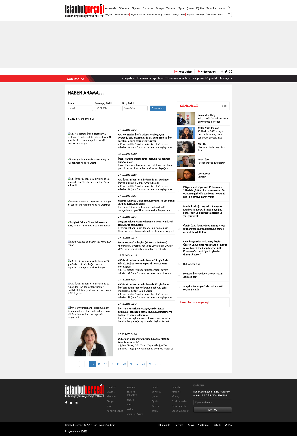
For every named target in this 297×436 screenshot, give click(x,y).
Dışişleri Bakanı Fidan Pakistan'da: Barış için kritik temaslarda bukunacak (145, 223)
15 (92, 364)
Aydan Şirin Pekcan (208, 128)
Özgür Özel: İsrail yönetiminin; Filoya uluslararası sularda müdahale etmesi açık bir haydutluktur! (204, 229)
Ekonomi (148, 8)
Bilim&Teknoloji (154, 14)
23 (143, 364)
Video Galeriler (180, 410)
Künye (191, 425)
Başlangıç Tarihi (103, 103)
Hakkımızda (163, 425)
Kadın (222, 8)
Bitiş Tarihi (128, 103)
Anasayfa (110, 8)
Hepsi (224, 105)
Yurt (183, 14)
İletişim (179, 425)
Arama (71, 103)
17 (105, 364)
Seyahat (190, 14)
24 (149, 364)
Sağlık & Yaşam (137, 14)
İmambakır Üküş (206, 115)
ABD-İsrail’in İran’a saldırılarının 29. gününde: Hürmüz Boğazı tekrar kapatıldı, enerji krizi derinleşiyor (143, 263)
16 (99, 364)
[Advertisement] (148, 44)
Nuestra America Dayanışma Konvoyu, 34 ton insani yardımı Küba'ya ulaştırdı (146, 202)
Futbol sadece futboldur (211, 162)
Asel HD (202, 143)
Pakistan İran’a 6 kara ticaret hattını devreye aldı (203, 275)
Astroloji (200, 14)
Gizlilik (217, 425)
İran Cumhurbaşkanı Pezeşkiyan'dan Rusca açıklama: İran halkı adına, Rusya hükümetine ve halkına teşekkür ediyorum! (145, 312)
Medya (176, 14)
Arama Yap (159, 108)
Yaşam (155, 410)
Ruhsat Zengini (191, 264)
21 (130, 364)
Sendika (211, 8)
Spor (181, 8)
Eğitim (200, 8)
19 (118, 364)
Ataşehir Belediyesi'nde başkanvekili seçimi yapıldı (203, 288)
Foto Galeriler (179, 406)
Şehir (155, 387)
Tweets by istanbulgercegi (194, 302)
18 (111, 364)
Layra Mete (204, 173)
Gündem (124, 8)
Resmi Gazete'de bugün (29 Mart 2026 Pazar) (142, 242)
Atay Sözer (204, 159)
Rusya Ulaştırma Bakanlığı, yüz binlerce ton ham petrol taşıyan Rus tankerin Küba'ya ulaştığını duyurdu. (145, 168)
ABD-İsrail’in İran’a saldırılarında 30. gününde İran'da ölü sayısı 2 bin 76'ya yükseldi (143, 181)
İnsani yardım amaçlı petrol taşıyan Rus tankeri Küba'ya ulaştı (144, 160)
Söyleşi (167, 14)
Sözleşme (203, 425)
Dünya (160, 8)
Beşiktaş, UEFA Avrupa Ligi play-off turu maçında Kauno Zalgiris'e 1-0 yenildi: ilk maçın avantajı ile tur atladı (179, 78)
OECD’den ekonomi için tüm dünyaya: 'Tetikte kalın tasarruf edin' (144, 340)
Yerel (220, 14)
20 (124, 364)
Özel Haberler (179, 401)
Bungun (202, 176)
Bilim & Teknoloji (132, 393)
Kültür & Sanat (122, 14)
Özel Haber (211, 14)
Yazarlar (171, 8)
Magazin (109, 14)
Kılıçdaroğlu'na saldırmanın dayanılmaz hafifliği (213, 120)
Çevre (190, 8)
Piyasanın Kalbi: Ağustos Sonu (211, 148)
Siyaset (135, 8)
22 (137, 364)
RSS (229, 425)
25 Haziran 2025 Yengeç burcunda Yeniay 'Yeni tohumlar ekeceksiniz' (211, 134)
